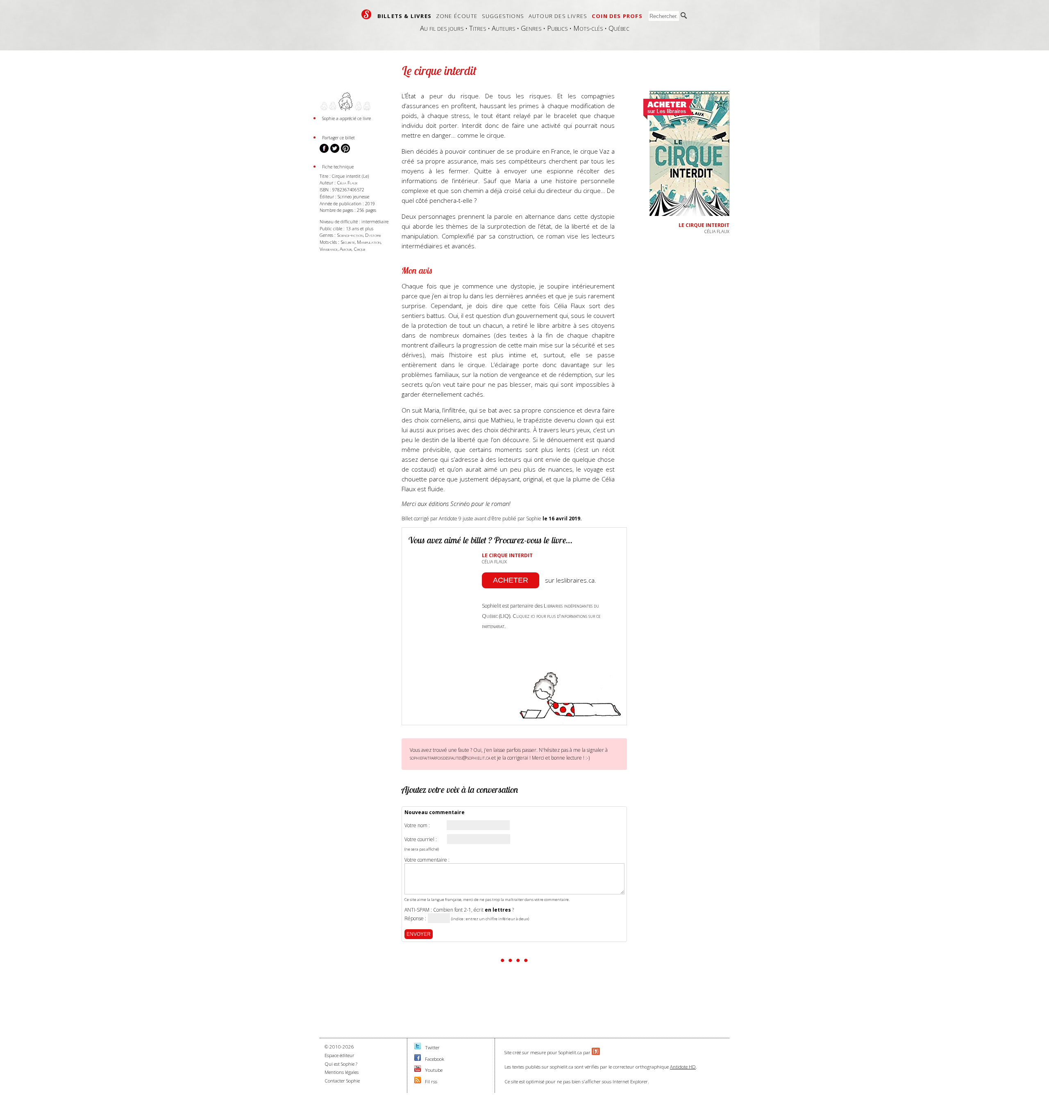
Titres (477, 28)
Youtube (434, 1070)
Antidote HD (683, 1067)
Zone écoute (456, 16)
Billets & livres (404, 16)
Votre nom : (417, 825)
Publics (557, 28)
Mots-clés (588, 28)
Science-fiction (350, 235)
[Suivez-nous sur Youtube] (417, 1070)
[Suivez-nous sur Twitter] (417, 1047)
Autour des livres (558, 16)
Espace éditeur (339, 1055)
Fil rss (431, 1081)
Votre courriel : (420, 839)
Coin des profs (617, 16)
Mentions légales (342, 1072)
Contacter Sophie (342, 1081)
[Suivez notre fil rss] (417, 1081)
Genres (531, 28)
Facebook (434, 1059)
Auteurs (503, 28)
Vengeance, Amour (336, 249)
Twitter (432, 1047)
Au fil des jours (441, 28)
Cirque (360, 249)
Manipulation (369, 242)
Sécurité (348, 242)
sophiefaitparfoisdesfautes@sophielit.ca (450, 757)
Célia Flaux (347, 182)
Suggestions (503, 16)
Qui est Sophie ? (341, 1064)
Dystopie (373, 235)
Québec (619, 28)
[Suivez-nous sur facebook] (417, 1059)
